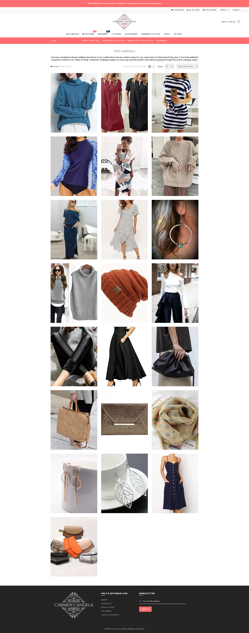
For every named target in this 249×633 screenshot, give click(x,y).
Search (104, 599)
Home (55, 66)
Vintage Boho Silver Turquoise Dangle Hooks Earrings (175, 230)
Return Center (107, 607)
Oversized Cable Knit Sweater (175, 166)
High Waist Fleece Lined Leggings (74, 357)
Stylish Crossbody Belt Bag (74, 547)
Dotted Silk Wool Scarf (175, 420)
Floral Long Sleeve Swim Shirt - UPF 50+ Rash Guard (74, 166)
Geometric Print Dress (124, 166)
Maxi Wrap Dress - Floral (124, 230)
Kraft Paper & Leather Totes (74, 420)
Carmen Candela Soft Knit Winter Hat (124, 293)
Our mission (179, 10)
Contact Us (106, 603)
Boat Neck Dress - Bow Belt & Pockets (175, 103)
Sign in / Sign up (228, 21)
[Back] (54, 40)
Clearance (161, 40)
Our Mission (106, 611)
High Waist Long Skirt (124, 357)
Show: (160, 66)
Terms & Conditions (110, 614)
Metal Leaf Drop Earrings (124, 483)
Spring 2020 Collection (140, 40)
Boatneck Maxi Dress (74, 230)
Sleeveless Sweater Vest (74, 293)
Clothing (116, 34)
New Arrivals (72, 34)
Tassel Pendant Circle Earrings (73, 483)
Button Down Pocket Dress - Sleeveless (175, 483)
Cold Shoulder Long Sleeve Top (175, 293)
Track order (210, 10)
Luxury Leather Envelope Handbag (175, 357)
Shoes (167, 34)
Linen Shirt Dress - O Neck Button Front (124, 103)
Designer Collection (114, 40)
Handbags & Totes (150, 34)
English (236, 10)
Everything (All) (91, 40)
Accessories (131, 34)
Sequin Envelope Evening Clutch (124, 420)
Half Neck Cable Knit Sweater (74, 103)
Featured (90, 33)
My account (194, 10)
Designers (103, 33)
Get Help (178, 34)
